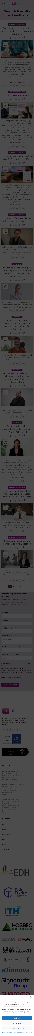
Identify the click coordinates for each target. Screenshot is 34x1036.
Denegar (17, 1023)
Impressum (29, 1032)
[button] (31, 997)
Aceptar (17, 1018)
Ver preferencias (17, 1028)
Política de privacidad (19, 1032)
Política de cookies (7, 1032)
